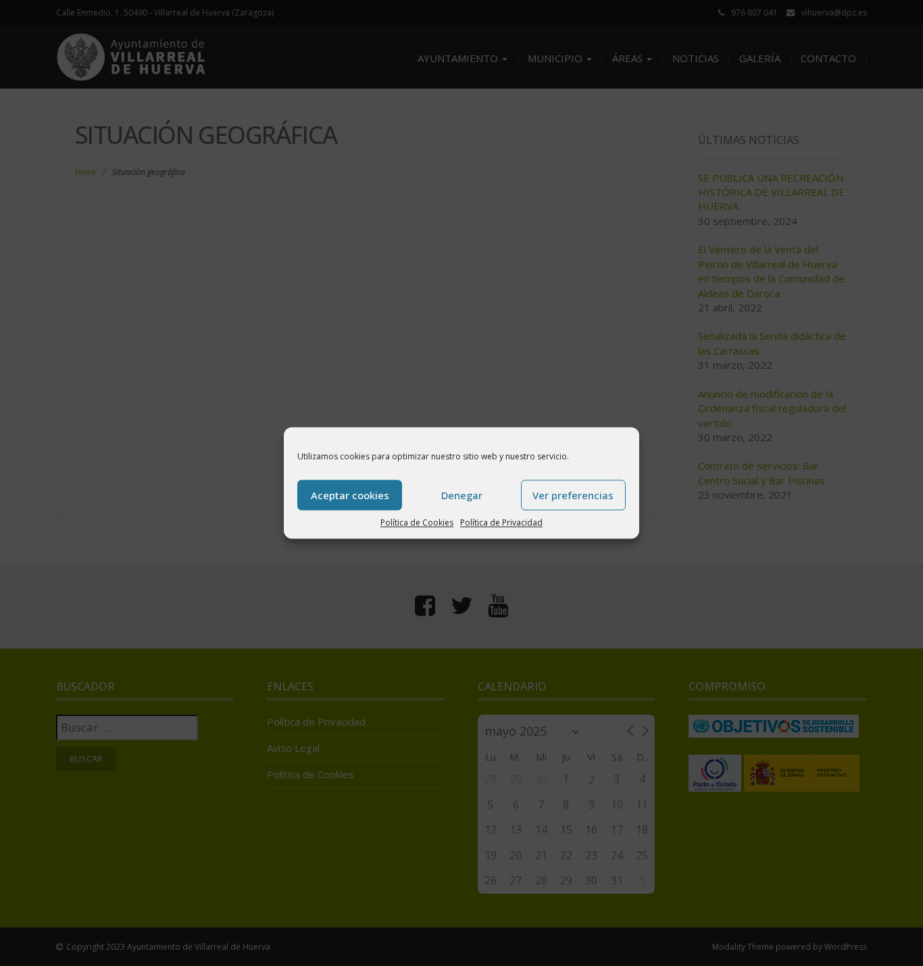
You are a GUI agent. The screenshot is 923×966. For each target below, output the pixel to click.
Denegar (461, 495)
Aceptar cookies (350, 495)
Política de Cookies (416, 522)
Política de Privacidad (501, 522)
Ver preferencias (573, 495)
